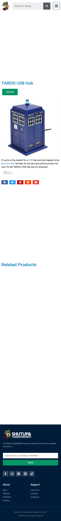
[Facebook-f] (5, 473)
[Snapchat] (25, 473)
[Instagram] (12, 473)
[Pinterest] (18, 473)
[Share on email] (36, 182)
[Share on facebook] (4, 182)
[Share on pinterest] (20, 182)
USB (31, 160)
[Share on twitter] (12, 182)
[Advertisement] (30, 44)
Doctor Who (9, 163)
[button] (9, 92)
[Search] (46, 6)
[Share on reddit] (28, 182)
